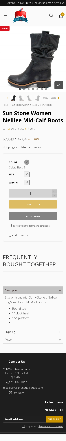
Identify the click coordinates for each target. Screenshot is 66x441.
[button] (54, 128)
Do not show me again (35, 148)
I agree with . (35, 138)
